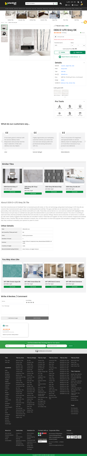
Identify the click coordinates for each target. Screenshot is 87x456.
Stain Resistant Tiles (42, 397)
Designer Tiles (41, 366)
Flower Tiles (29, 375)
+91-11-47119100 (54, 442)
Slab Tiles (18, 406)
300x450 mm (64, 74)
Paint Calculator (75, 412)
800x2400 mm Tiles (64, 379)
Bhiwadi (7, 418)
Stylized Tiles (30, 399)
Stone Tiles (29, 369)
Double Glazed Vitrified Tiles (41, 395)
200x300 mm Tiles (64, 386)
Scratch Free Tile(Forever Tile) (42, 391)
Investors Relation (9, 435)
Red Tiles (51, 371)
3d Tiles (29, 360)
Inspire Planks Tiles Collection (75, 393)
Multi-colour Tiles (53, 390)
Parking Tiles (19, 364)
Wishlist (63, 52)
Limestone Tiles (30, 404)
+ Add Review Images (13, 318)
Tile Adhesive (30, 447)
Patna (6, 401)
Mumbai (7, 372)
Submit (71, 346)
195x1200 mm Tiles (64, 382)
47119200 (61, 442)
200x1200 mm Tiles (64, 371)
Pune (6, 390)
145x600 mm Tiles (64, 380)
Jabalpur (7, 394)
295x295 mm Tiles (64, 384)
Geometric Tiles (31, 391)
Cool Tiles (40, 375)
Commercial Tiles (20, 386)
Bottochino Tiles (31, 388)
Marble (62, 80)
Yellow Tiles (51, 379)
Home (2, 22)
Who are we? (8, 433)
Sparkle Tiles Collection (76, 374)
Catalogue (75, 5)
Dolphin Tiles (19, 417)
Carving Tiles (41, 404)
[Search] (56, 3)
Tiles (6, 22)
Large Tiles (18, 404)
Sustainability (8, 440)
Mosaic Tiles (30, 412)
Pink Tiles (51, 382)
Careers (7, 437)
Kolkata (7, 387)
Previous (4, 15)
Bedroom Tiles (19, 368)
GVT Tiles (40, 373)
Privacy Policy (70, 433)
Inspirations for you (31, 442)
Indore (6, 396)
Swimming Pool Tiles (21, 377)
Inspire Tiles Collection (76, 388)
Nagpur (6, 398)
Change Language (42, 439)
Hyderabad (7, 383)
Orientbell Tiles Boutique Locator (20, 444)
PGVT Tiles (40, 379)
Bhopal (6, 392)
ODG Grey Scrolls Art (32, 187)
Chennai (7, 385)
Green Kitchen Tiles (20, 413)
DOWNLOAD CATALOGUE (45, 351)
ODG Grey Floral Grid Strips (52, 187)
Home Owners (30, 433)
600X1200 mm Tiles (64, 362)
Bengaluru (7, 374)
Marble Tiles (39, 8)
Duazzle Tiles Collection (74, 385)
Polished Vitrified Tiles (42, 384)
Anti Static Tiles (41, 403)
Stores (68, 5)
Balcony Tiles (19, 375)
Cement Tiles (30, 373)
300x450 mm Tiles (64, 369)
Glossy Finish (64, 68)
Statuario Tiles (30, 380)
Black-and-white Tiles (53, 398)
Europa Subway (74, 400)
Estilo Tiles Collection (76, 376)
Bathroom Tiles (22, 8)
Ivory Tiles (51, 377)
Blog (73, 8)
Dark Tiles (51, 386)
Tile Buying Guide (31, 440)
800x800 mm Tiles (64, 373)
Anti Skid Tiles (41, 368)
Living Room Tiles (20, 373)
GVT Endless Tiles (42, 406)
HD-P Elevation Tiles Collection (75, 390)
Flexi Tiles (57, 8)
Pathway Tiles (19, 382)
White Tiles (51, 362)
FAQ (17, 435)
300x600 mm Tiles (64, 366)
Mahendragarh (8, 407)
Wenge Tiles (52, 391)
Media (6, 438)
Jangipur (7, 379)
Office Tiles (18, 380)
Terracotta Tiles (53, 360)
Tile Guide (29, 449)
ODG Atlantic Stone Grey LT (74, 187)
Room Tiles (34, 8)
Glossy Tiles (73, 362)
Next (83, 15)
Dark (73, 65)
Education (29, 435)
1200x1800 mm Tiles (64, 393)
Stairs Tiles (18, 401)
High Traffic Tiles (20, 399)
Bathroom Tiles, (65, 83)
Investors (77, 8)
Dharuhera (7, 422)
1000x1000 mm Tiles (64, 391)
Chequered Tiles (53, 368)
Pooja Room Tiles (20, 402)
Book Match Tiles (31, 390)
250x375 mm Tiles (64, 388)
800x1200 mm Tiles (64, 375)
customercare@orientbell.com (56, 445)
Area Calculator (74, 410)
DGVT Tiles (40, 389)
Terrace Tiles (19, 371)
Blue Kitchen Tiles (20, 412)
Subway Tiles (62, 8)
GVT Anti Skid (19, 408)
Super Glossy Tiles (75, 366)
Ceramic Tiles (51, 8)
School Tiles (19, 397)
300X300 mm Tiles (64, 364)
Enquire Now (79, 52)
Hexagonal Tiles (30, 402)
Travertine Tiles (30, 377)
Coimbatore (8, 400)
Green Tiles (51, 373)
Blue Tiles (51, 369)
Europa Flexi (73, 398)
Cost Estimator (74, 413)
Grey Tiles (51, 366)
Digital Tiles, (69, 65)
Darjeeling (7, 376)
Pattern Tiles (30, 371)
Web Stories (30, 444)
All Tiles (6, 8)
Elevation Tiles (19, 366)
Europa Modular (74, 396)
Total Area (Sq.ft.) (58, 42)
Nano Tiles (40, 399)
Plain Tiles (29, 382)
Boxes (72, 42)
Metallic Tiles (30, 386)
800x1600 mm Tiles (64, 377)
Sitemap (18, 438)
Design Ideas (69, 8)
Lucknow (7, 389)
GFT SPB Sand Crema (11, 281)
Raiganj (6, 381)
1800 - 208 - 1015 (72, 2)
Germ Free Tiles (41, 387)
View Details (12, 192)
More (81, 8)
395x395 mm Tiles (64, 368)
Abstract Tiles (30, 395)
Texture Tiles (30, 366)
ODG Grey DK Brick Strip (12, 187)
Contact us (18, 433)
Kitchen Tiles (28, 8)
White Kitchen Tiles (20, 410)
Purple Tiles (51, 388)
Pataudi (7, 416)
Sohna (6, 409)
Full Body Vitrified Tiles (42, 381)
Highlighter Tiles (41, 377)
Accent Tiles (19, 393)
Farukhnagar (8, 423)
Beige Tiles (51, 375)
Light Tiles (51, 384)
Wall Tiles (16, 8)
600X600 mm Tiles (64, 360)
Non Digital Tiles (41, 401)
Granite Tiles (30, 368)
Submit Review (37, 318)
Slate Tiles (29, 379)
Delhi (6, 370)
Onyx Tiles (29, 384)
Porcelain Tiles (41, 364)
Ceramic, (63, 65)
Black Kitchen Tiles (20, 415)
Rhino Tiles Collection (76, 383)
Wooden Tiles (30, 362)
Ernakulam (7, 403)
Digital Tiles (40, 369)
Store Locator (19, 437)
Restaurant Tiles (20, 390)
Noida (6, 412)
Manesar (7, 420)
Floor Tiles (11, 8)
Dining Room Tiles (20, 384)
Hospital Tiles (19, 391)
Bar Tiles (18, 388)
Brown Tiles (51, 393)
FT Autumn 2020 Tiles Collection (76, 378)
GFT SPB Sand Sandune (33, 281)
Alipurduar (7, 377)
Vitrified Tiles (45, 8)
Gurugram (7, 414)
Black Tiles (51, 364)
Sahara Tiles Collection (76, 381)
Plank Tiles (29, 406)
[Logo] (10, 3)
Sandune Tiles (52, 395)
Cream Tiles (52, 380)
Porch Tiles (18, 379)
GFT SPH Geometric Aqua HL (52, 282)
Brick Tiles (29, 401)
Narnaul (7, 405)
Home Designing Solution (31, 437)
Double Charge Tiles (43, 371)
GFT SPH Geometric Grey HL (74, 282)
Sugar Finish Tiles (75, 364)
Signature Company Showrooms (21, 441)
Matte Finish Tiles (75, 360)
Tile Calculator (74, 408)
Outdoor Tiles (19, 369)
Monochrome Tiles (31, 397)
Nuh (6, 411)
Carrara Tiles (30, 393)
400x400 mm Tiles (64, 390)
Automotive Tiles (20, 395)
